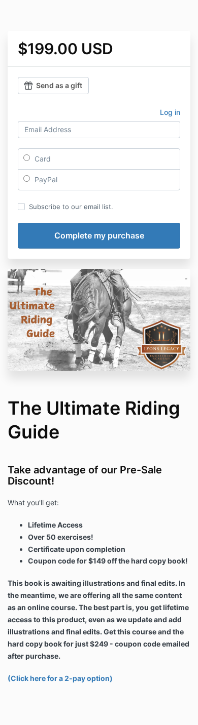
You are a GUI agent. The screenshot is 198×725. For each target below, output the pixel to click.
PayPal (44, 179)
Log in (170, 112)
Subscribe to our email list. (71, 207)
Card (41, 158)
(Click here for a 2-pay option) (60, 678)
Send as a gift (59, 85)
